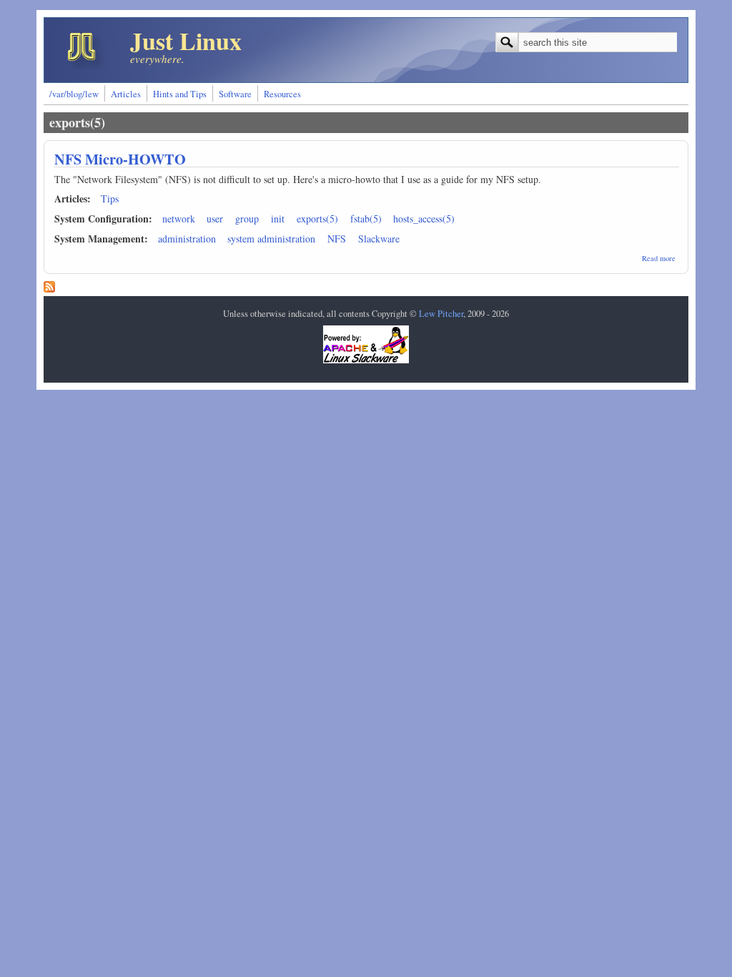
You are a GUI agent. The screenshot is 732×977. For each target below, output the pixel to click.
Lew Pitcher (441, 314)
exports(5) (317, 218)
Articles (126, 94)
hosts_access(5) (424, 218)
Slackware (379, 238)
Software (235, 94)
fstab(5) (366, 218)
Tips (110, 198)
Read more (659, 258)
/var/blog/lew (74, 94)
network (178, 218)
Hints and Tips (180, 94)
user (215, 218)
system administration (271, 238)
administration (187, 238)
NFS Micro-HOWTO (120, 159)
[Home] (87, 71)
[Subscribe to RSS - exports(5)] (49, 288)
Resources (282, 94)
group (247, 218)
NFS (336, 238)
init (278, 218)
